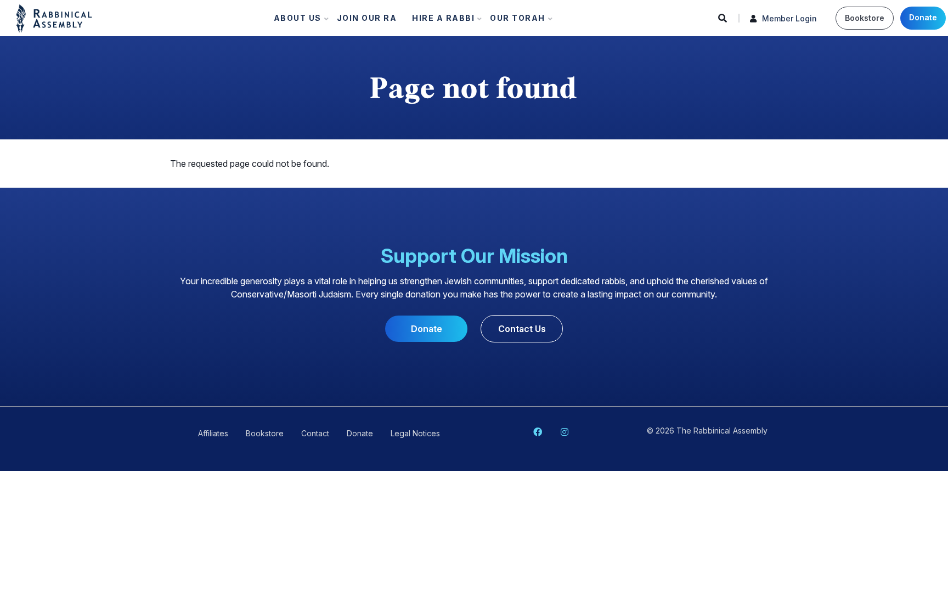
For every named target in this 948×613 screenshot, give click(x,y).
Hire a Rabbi (440, 20)
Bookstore (864, 18)
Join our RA (367, 18)
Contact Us (522, 328)
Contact (315, 433)
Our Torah (514, 20)
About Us (294, 20)
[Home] (54, 17)
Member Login (789, 18)
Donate (923, 17)
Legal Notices (415, 433)
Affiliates (213, 433)
